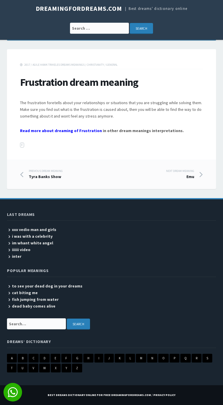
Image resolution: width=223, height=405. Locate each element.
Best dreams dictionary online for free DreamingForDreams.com (99, 395)
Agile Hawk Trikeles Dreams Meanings (58, 65)
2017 (27, 65)
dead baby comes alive (33, 306)
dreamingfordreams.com (79, 8)
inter (16, 256)
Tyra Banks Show (46, 174)
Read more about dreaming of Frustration (61, 130)
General (112, 65)
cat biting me (25, 292)
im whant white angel (32, 243)
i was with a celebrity (32, 236)
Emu (180, 174)
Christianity (95, 65)
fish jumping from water (35, 299)
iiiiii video (21, 249)
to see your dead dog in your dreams (47, 286)
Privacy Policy (164, 395)
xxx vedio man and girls (34, 229)
